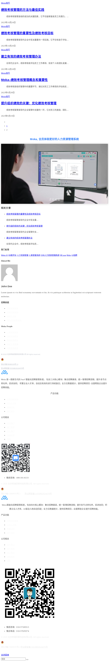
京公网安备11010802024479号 (12, 368)
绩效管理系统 (12, 336)
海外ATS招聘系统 (14, 320)
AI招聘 (74, 255)
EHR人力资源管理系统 (50, 255)
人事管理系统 (34, 255)
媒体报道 (10, 435)
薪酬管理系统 (12, 340)
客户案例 (10, 427)
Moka (69, 255)
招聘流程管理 (12, 312)
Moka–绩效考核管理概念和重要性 (24, 80)
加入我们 (10, 431)
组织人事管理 (12, 344)
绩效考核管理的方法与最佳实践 (22, 9)
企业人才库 (11, 403)
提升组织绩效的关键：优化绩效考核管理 (29, 103)
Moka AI (4, 255)
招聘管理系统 (12, 308)
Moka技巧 (5, 3)
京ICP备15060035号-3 (9, 364)
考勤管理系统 (12, 348)
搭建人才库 (11, 316)
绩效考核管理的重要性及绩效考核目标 (27, 33)
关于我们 (10, 423)
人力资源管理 (22, 255)
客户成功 (10, 411)
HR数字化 (12, 255)
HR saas (63, 255)
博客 (9, 439)
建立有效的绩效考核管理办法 (21, 56)
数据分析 (10, 407)
